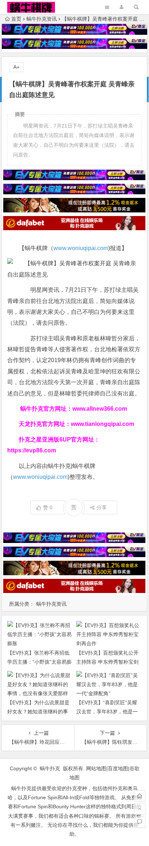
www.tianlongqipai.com (102, 424)
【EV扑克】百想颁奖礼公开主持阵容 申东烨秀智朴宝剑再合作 (107, 662)
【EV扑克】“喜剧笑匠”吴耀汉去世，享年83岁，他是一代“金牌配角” (107, 711)
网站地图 (96, 768)
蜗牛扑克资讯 (41, 19)
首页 (16, 19)
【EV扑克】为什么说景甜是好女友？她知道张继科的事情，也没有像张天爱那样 (38, 711)
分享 (102, 507)
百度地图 (118, 768)
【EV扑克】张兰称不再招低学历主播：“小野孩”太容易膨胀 (39, 662)
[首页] (139, 796)
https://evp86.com (31, 450)
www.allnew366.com (99, 409)
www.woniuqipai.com (81, 248)
